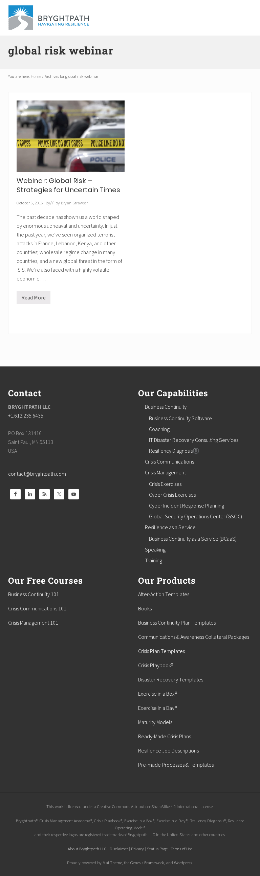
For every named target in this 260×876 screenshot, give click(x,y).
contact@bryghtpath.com (37, 473)
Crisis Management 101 (33, 622)
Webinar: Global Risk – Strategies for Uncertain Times (68, 185)
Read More (33, 299)
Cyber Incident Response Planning (186, 505)
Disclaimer (119, 848)
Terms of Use (181, 848)
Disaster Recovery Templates (170, 679)
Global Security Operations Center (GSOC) (195, 516)
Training (153, 560)
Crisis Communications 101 (37, 608)
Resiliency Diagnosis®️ (174, 450)
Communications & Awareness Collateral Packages (193, 636)
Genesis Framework (147, 862)
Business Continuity (166, 406)
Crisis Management (165, 472)
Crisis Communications (169, 461)
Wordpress (183, 862)
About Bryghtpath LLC (87, 848)
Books (145, 608)
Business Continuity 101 (33, 594)
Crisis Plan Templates (161, 651)
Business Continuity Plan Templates (177, 622)
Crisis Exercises (165, 483)
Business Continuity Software (180, 418)
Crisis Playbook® (155, 665)
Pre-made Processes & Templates (176, 764)
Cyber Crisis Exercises (172, 494)
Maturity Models (155, 722)
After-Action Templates (163, 594)
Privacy (137, 848)
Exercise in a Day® (157, 707)
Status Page (157, 848)
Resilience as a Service (170, 527)
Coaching (159, 429)
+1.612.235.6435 (25, 415)
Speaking (155, 549)
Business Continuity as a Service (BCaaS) (193, 538)
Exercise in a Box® (157, 693)
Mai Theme (112, 862)
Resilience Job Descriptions (168, 750)
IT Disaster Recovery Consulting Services (193, 439)
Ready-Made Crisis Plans (164, 736)
